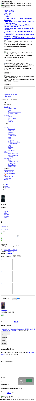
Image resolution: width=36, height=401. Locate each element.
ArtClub (9, 124)
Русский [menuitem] (7, 94)
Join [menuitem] (10, 96)
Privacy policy (22, 399)
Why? (16, 322)
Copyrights (30, 399)
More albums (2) (23, 330)
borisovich (4, 310)
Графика (9, 253)
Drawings (3, 226)
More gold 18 (5, 329)
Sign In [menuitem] (6, 96)
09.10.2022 (10, 251)
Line (5, 213)
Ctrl (14, 256)
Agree (29, 381)
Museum (7, 103)
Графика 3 (6, 330)
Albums (6, 216)
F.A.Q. (6, 398)
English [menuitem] (12, 94)
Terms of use (14, 399)
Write (14, 298)
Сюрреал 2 (14, 330)
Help (2, 398)
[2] (4, 230)
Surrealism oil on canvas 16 (18, 329)
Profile (6, 211)
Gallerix (9, 393)
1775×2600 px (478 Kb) (11, 250)
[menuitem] (16, 94)
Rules (9, 399)
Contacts (16, 398)
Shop (5, 218)
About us (11, 398)
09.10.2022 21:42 (6, 312)
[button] (9, 10)
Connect (6, 214)
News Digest (8, 88)
